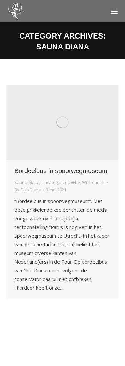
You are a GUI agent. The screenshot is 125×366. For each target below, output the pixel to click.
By (27, 190)
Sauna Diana (27, 182)
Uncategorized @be (61, 182)
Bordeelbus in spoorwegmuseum (60, 170)
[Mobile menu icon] (114, 11)
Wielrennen (93, 182)
